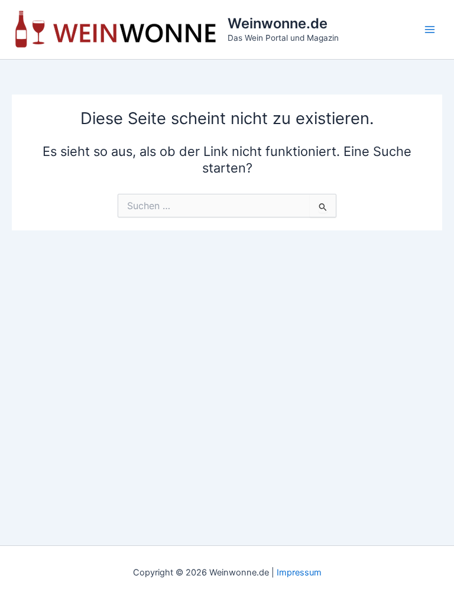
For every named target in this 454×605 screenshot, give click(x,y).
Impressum (299, 572)
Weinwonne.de (277, 23)
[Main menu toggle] (429, 29)
